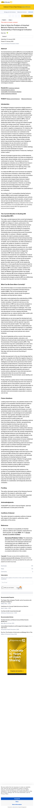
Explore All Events (26, 7)
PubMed (17, 534)
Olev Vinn (3, 33)
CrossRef (11, 534)
